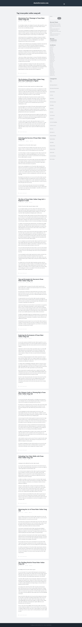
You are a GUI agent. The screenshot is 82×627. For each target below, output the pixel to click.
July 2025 (51, 62)
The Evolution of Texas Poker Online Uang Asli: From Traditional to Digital (31, 80)
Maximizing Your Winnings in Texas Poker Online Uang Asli (31, 18)
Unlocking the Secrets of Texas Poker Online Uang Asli (32, 138)
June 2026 (51, 49)
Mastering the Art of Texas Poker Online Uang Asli (32, 510)
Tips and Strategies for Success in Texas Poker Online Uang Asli (30, 279)
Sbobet (51, 81)
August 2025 (52, 61)
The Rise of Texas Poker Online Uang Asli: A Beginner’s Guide (31, 199)
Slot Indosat (52, 98)
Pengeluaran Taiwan (53, 125)
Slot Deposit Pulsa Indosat (54, 88)
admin (26, 21)
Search (51, 16)
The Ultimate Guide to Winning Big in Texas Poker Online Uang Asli (32, 393)
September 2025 (52, 60)
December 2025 (52, 56)
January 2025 (52, 70)
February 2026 (52, 54)
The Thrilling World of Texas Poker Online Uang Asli (31, 563)
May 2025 (51, 65)
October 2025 (52, 59)
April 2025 (51, 66)
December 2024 (52, 71)
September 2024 (52, 75)
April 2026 (51, 51)
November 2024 (52, 72)
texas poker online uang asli (23, 73)
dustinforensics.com (41, 3)
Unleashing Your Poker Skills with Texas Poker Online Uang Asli (30, 456)
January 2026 (52, 55)
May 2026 (51, 50)
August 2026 (52, 46)
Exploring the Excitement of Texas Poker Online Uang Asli (30, 335)
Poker (30, 21)
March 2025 (51, 67)
